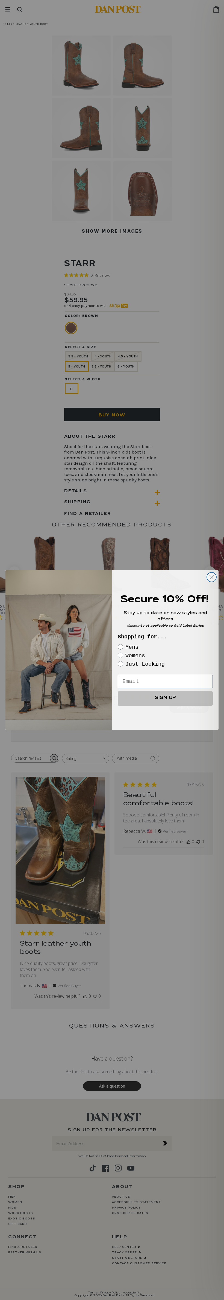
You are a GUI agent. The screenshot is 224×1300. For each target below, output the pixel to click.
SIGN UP (165, 698)
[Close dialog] (211, 577)
